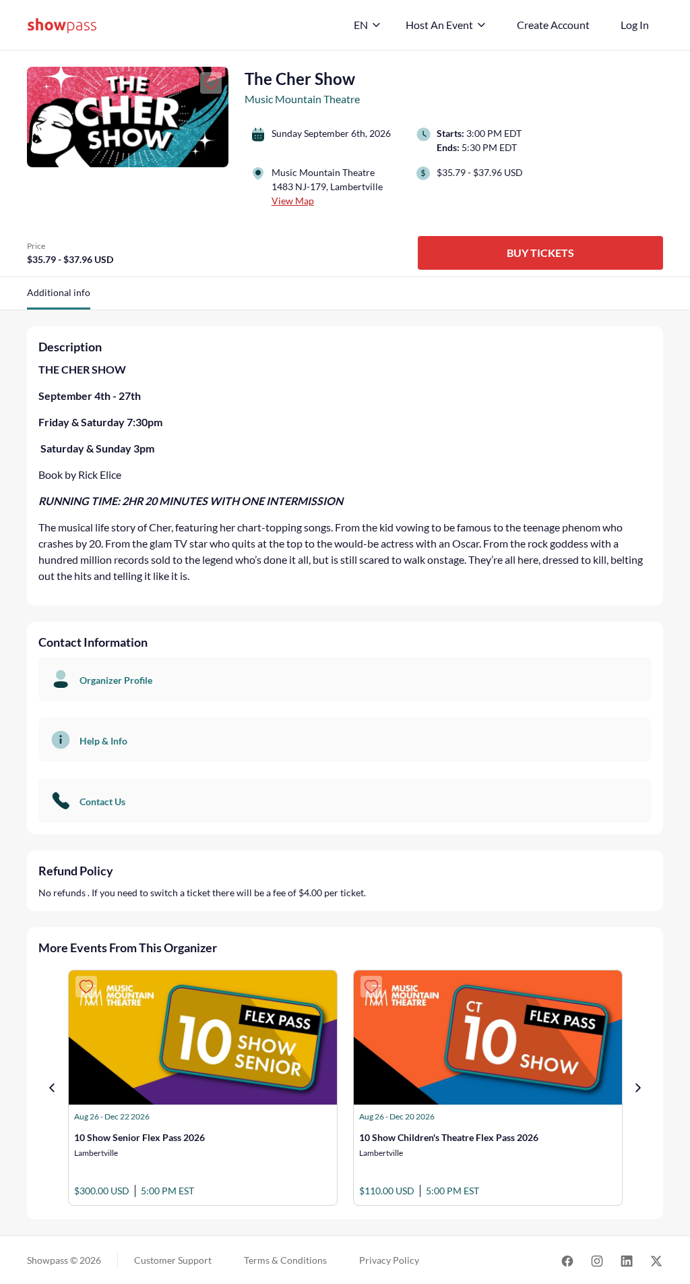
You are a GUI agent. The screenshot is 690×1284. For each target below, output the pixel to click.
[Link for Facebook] (567, 1260)
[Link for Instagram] (597, 1260)
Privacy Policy (389, 1260)
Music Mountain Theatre (302, 98)
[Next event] (638, 1087)
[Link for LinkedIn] (626, 1260)
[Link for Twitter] (656, 1260)
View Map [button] (293, 200)
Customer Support (173, 1260)
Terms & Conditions (285, 1260)
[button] (58, 297)
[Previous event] (51, 1087)
